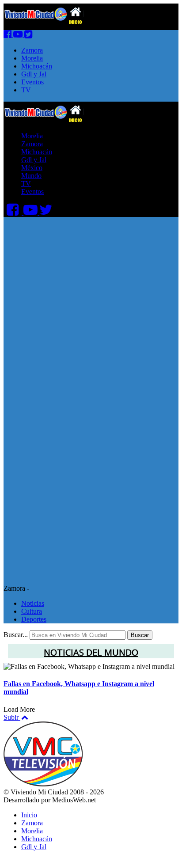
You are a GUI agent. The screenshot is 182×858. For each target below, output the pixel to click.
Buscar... (16, 634)
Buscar (140, 635)
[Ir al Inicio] (43, 121)
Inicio (29, 815)
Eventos (32, 82)
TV (26, 90)
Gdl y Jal (33, 74)
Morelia (32, 58)
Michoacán (36, 66)
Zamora (32, 50)
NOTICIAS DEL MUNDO (91, 652)
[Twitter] (28, 34)
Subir (12, 717)
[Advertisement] (91, 308)
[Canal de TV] (18, 34)
